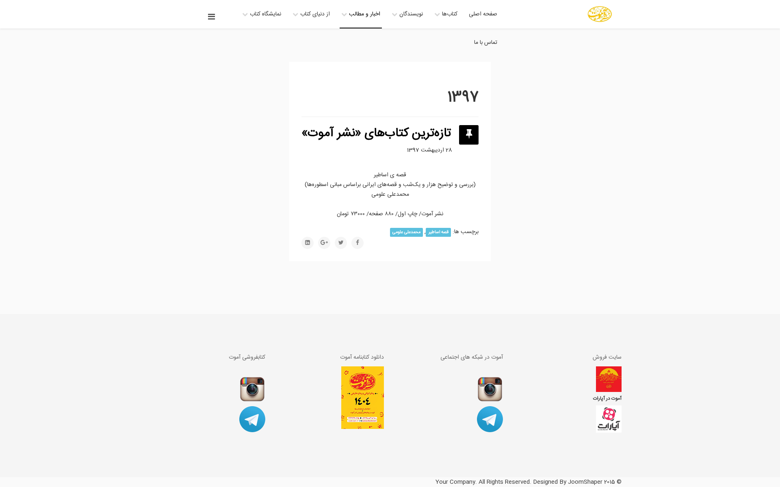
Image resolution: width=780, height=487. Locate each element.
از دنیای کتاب (315, 14)
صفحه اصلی (483, 14)
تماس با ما (485, 43)
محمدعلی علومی (406, 232)
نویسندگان (411, 14)
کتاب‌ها (449, 14)
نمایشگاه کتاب (265, 14)
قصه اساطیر (438, 232)
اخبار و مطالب (364, 14)
